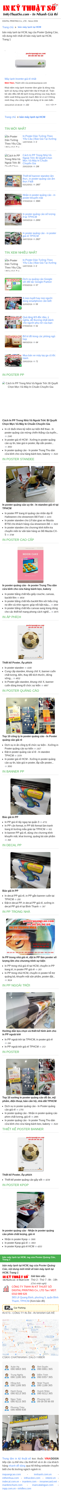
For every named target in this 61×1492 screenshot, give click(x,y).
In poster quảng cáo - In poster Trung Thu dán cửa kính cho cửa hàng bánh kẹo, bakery (29, 587)
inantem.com (29, 1481)
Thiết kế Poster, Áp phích (17, 662)
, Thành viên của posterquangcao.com (26, 83)
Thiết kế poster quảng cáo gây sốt (24, 1179)
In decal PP (11, 845)
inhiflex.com (24, 1488)
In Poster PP (13, 374)
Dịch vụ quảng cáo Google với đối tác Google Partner (37, 280)
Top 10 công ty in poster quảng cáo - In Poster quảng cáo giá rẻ (29, 738)
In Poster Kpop (15, 1185)
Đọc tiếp (50, 105)
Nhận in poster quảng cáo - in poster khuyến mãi (39, 196)
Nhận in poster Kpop (16, 1239)
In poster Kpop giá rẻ (16, 1243)
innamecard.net (48, 1481)
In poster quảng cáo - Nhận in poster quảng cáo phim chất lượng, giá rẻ (28, 1232)
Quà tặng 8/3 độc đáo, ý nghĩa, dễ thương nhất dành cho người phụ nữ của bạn (38, 320)
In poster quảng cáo (20, 690)
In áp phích (11, 617)
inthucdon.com (32, 1478)
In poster (10, 1052)
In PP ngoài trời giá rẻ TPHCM (22, 1046)
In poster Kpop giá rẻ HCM (20, 1246)
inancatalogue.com (42, 1485)
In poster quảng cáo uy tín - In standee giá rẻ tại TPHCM (30, 506)
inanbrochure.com (12, 1485)
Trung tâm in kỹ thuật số (16, 1458)
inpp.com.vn (9, 1488)
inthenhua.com (10, 1478)
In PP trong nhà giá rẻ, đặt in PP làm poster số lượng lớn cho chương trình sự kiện (29, 959)
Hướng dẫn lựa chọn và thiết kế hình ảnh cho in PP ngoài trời (29, 1033)
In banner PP (13, 771)
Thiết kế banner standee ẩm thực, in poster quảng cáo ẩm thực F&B (39, 179)
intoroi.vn (51, 1478)
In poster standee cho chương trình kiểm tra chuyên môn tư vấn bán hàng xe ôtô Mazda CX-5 (31, 531)
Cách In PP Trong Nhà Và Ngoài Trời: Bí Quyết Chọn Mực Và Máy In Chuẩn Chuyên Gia (37, 159)
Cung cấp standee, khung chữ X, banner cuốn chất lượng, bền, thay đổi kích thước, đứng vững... (30, 675)
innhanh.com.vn (43, 1474)
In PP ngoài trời (16, 985)
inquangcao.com (11, 1474)
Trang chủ (7, 27)
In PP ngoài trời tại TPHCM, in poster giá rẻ (29, 1039)
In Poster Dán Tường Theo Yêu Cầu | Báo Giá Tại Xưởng (39, 137)
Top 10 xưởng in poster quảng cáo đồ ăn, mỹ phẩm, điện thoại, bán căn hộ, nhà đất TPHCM (29, 1099)
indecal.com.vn (10, 1481)
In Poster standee (18, 459)
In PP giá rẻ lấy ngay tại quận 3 (22, 822)
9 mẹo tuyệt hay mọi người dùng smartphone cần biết (37, 299)
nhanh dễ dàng (17, 1465)
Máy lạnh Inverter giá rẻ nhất (20, 79)
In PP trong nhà (16, 911)
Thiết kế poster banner (22, 1129)
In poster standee (14, 667)
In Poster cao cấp (18, 539)
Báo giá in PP (10, 817)
